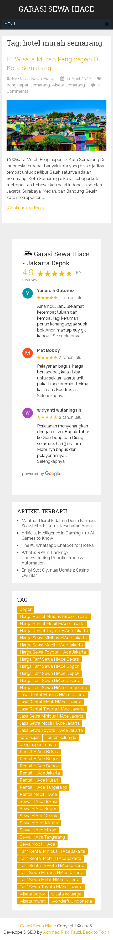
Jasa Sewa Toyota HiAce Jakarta (51, 730)
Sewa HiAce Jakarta (39, 822)
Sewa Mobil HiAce (37, 844)
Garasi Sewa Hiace (56, 9)
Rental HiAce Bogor (39, 758)
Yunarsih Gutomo (55, 290)
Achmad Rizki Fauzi (62, 932)
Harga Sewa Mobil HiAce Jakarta (51, 644)
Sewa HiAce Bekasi (38, 801)
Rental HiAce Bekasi (39, 751)
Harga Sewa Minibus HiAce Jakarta (53, 637)
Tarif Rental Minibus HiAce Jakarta (52, 851)
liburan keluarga (61, 737)
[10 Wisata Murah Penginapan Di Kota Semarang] (56, 125)
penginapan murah (38, 744)
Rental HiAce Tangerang (43, 787)
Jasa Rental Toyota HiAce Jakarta (52, 709)
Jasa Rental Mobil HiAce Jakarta (50, 701)
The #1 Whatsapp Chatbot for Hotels (58, 545)
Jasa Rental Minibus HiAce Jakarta (52, 694)
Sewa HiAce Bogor (38, 808)
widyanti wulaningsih (59, 410)
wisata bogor (32, 894)
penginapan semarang (28, 84)
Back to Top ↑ (96, 932)
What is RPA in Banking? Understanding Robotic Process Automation (52, 558)
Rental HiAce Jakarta (40, 773)
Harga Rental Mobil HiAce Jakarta (52, 623)
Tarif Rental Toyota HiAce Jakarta (52, 865)
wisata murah (33, 901)
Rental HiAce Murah (39, 780)
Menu (9, 24)
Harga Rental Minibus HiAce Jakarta (54, 616)
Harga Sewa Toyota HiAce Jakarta (53, 652)
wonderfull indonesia (72, 901)
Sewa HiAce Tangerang (42, 837)
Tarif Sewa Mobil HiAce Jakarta (49, 879)
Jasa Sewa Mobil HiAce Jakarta (50, 723)
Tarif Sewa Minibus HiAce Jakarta (51, 872)
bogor (26, 609)
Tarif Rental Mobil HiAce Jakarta (50, 858)
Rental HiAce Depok (39, 765)
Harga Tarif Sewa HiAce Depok (49, 673)
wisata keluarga (66, 894)
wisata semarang (68, 84)
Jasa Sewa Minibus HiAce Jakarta (52, 716)
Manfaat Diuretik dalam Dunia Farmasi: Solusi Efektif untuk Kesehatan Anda (59, 523)
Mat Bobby (48, 350)
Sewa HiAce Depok (38, 815)
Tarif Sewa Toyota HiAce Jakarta (51, 886)
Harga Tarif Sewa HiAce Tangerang (53, 687)
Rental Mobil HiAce (38, 794)
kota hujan (30, 737)
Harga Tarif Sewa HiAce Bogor (49, 666)
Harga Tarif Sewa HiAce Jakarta (50, 680)
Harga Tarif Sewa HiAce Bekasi (49, 659)
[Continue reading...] (25, 207)
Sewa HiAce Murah (38, 829)
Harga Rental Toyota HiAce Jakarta (54, 630)
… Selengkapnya (65, 335)
